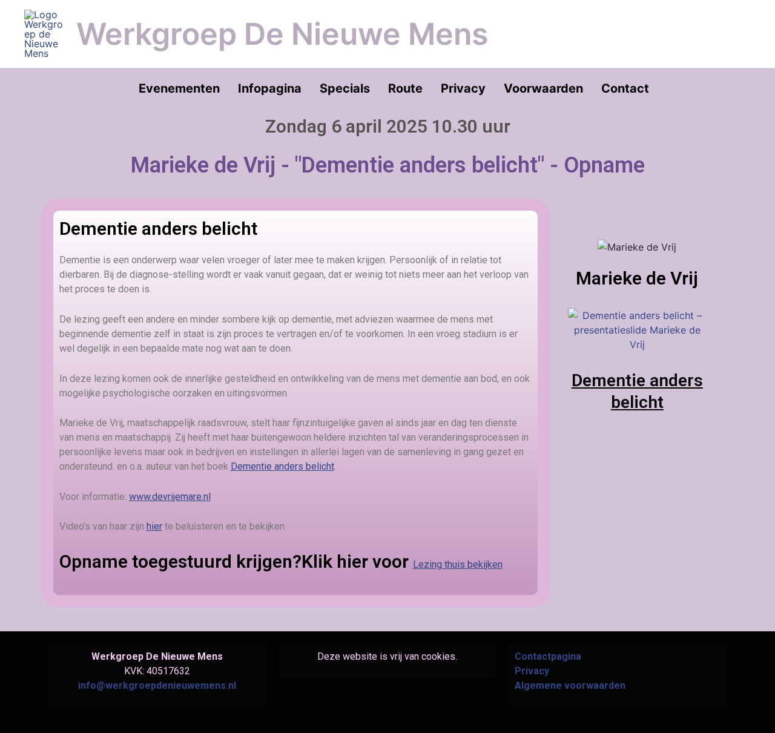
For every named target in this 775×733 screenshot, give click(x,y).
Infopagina (270, 88)
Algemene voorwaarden (570, 685)
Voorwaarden (543, 88)
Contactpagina (548, 656)
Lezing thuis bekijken (458, 564)
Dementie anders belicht (282, 466)
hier (154, 526)
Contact (625, 88)
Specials (345, 88)
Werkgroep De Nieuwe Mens (282, 34)
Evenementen (179, 88)
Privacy (463, 88)
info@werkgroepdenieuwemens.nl (157, 685)
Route (405, 88)
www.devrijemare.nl (170, 496)
